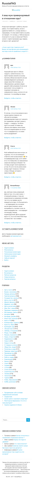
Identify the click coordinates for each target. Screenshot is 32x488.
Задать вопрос (9, 248)
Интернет (7, 314)
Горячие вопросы (10, 279)
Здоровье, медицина (11, 310)
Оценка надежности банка (13, 405)
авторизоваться (16, 236)
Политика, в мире (10, 349)
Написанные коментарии (12, 254)
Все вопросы (8, 273)
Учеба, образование (10, 380)
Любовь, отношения (11, 330)
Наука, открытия (9, 337)
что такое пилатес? (20, 444)
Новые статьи (8, 343)
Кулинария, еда (9, 326)
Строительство (9, 371)
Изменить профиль (10, 256)
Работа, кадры (9, 357)
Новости (7, 341)
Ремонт (6, 361)
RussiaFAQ (9, 3)
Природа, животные (10, 351)
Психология (8, 355)
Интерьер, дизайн (10, 316)
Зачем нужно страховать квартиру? (16, 398)
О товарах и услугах (10, 345)
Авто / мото (8, 290)
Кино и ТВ (7, 320)
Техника (7, 373)
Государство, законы (11, 298)
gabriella (12, 21)
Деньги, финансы (9, 302)
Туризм (6, 377)
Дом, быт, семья (22, 21)
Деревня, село (9, 304)
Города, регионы (9, 294)
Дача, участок (9, 300)
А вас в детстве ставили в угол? (13, 47)
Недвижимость (9, 339)
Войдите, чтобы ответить (12, 98)
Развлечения (8, 359)
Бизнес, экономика (10, 292)
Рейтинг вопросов (10, 275)
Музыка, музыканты (10, 335)
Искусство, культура (11, 318)
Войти (6, 260)
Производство (9, 353)
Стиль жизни (8, 369)
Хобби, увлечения (10, 382)
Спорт (6, 363)
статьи (6, 367)
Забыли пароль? (9, 258)
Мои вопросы (8, 250)
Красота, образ (9, 324)
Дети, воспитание (10, 306)
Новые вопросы (9, 277)
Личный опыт (8, 328)
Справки (7, 365)
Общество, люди (9, 347)
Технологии (8, 375)
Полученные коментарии (12, 252)
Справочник (8, 396)
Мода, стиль (8, 333)
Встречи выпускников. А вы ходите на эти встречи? (13, 452)
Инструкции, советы (10, 312)
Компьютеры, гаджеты (11, 322)
